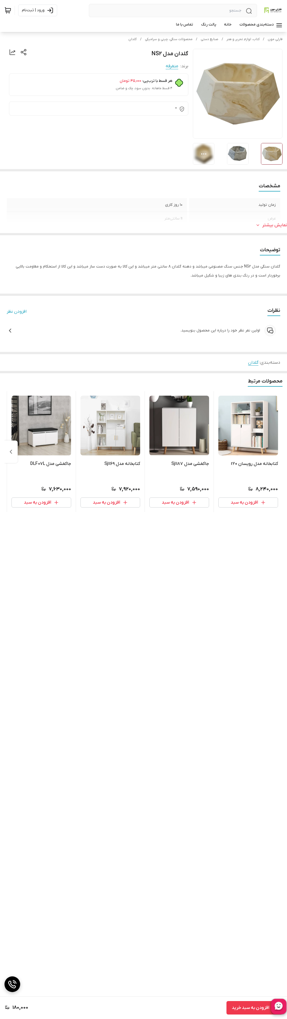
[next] (11, 452)
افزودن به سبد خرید (250, 1008)
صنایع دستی (209, 39)
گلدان (132, 39)
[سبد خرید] (7, 10)
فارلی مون (275, 39)
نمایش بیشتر (274, 225)
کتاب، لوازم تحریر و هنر (243, 39)
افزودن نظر (17, 311)
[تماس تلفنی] (12, 984)
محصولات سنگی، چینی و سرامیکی (169, 39)
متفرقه (172, 66)
